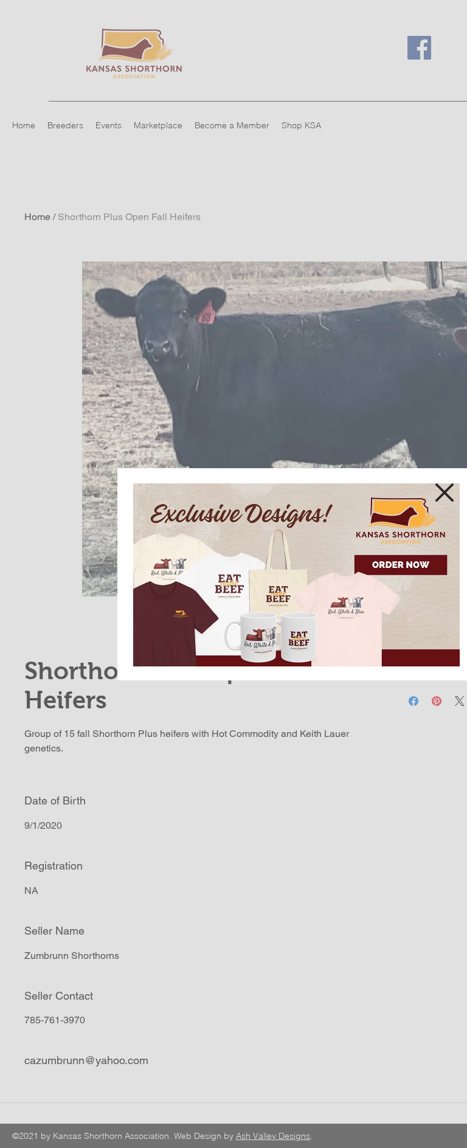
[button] (444, 492)
